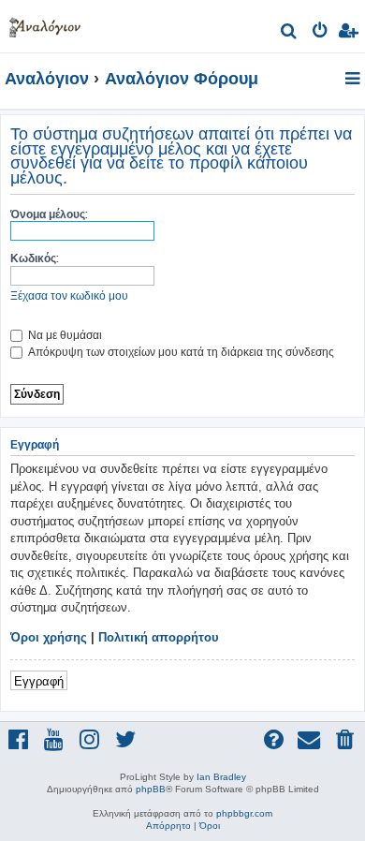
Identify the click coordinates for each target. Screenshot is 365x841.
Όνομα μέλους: (49, 214)
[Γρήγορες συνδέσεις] (354, 79)
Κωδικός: (34, 258)
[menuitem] (289, 33)
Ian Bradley (221, 777)
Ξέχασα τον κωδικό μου (69, 295)
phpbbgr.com (244, 813)
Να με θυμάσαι (63, 335)
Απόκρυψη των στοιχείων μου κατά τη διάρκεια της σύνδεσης (179, 352)
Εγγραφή (39, 680)
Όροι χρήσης (48, 637)
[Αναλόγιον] (44, 24)
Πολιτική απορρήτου (158, 637)
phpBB (151, 789)
